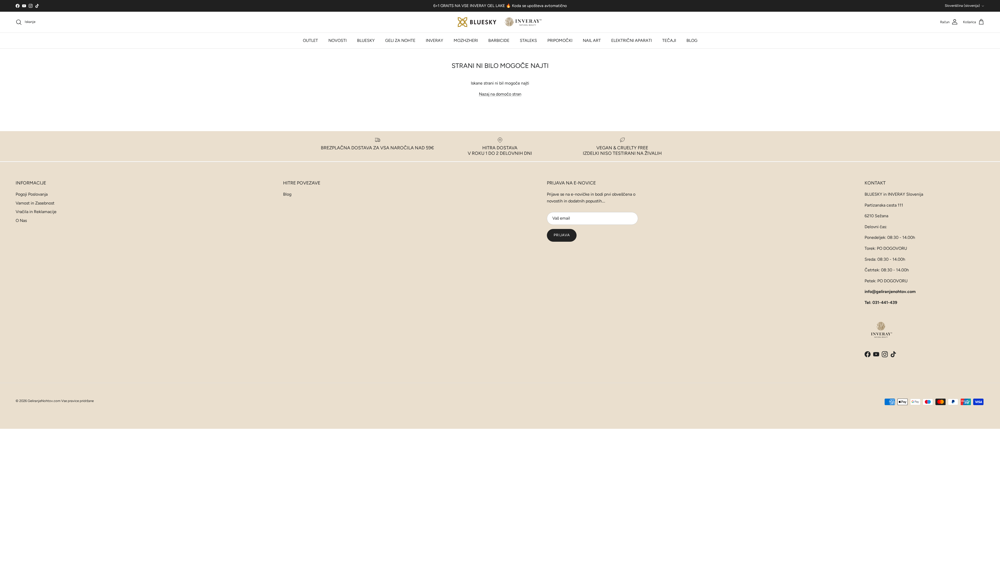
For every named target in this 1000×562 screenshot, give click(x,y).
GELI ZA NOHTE (400, 40)
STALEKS (528, 40)
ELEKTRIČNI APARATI (631, 40)
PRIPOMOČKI (559, 40)
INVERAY (434, 40)
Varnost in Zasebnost (35, 203)
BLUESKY (366, 40)
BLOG (691, 40)
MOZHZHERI (466, 40)
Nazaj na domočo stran (500, 94)
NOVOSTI (337, 40)
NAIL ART (592, 40)
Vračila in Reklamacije (36, 211)
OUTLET (310, 40)
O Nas (21, 220)
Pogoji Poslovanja (32, 194)
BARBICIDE (498, 40)
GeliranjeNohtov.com (44, 401)
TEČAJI (669, 40)
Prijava (562, 235)
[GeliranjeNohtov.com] (500, 22)
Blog (287, 194)
